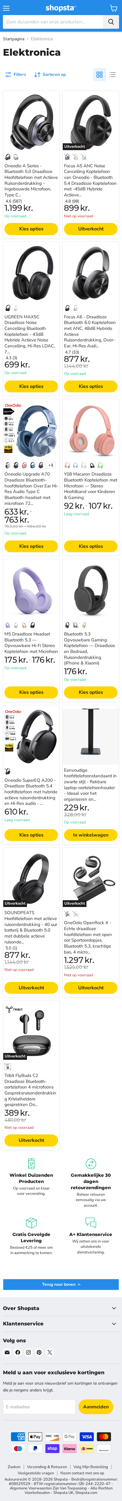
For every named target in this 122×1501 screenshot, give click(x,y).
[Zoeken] (111, 22)
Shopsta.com (86, 1492)
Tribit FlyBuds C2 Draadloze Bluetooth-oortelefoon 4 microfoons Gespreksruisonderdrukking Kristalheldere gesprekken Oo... (30, 1090)
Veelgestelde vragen (36, 1473)
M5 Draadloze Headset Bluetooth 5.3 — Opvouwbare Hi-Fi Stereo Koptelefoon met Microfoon (31, 642)
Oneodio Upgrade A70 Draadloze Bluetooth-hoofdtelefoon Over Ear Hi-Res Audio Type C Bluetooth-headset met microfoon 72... (31, 488)
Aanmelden (96, 1407)
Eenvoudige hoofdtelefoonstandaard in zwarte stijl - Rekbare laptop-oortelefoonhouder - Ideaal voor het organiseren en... (90, 784)
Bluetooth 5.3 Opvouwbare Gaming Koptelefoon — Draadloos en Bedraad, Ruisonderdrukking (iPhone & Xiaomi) (89, 648)
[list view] (112, 74)
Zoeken (14, 1467)
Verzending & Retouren (47, 1467)
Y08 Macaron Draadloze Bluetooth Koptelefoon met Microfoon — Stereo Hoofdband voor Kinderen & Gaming (90, 485)
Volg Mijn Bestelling (90, 1467)
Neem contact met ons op (82, 1473)
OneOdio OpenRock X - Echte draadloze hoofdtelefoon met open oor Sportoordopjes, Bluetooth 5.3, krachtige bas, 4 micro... (88, 937)
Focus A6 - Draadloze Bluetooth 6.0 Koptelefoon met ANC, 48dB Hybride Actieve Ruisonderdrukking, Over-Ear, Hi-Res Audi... (90, 331)
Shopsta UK (63, 1492)
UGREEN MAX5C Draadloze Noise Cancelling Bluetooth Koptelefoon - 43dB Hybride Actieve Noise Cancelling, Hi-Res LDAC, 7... (29, 334)
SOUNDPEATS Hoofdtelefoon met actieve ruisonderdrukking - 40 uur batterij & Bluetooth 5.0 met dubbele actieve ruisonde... (30, 927)
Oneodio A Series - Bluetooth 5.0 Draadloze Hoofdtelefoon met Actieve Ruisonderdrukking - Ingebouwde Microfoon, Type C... (31, 180)
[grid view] (99, 74)
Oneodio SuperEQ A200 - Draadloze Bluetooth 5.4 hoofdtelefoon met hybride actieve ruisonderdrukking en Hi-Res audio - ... (30, 792)
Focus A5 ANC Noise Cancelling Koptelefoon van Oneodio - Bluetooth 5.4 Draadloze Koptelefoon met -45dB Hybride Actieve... (90, 180)
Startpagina (13, 39)
